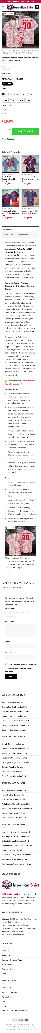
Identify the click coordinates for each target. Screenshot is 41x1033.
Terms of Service (8, 969)
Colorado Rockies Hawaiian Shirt (15, 850)
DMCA (4, 1001)
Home (4, 51)
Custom (5, 105)
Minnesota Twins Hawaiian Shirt (15, 753)
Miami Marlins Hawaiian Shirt (13, 795)
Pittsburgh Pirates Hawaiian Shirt (15, 836)
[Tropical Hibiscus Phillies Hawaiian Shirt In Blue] (30, 198)
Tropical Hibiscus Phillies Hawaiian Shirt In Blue (30, 212)
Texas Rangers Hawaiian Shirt (14, 776)
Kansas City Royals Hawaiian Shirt (15, 748)
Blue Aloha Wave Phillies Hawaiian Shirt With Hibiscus (10, 179)
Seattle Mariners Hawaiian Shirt (14, 771)
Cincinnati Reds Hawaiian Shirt (14, 817)
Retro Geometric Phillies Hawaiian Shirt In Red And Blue (30, 179)
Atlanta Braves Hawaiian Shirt (14, 790)
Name (8, 641)
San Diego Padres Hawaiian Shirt (15, 859)
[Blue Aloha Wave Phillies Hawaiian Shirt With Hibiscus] (10, 163)
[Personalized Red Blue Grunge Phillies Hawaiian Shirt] (10, 198)
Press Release (8, 139)
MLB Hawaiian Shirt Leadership (14, 1010)
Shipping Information (10, 992)
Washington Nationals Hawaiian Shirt (17, 808)
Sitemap (5, 973)
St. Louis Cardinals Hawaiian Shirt (15, 841)
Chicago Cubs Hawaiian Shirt (13, 813)
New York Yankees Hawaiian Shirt (15, 711)
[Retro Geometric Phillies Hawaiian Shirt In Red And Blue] (30, 163)
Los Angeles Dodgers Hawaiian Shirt (16, 854)
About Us (5, 950)
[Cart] (37, 7)
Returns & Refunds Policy (12, 960)
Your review (10, 621)
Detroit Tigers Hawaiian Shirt (13, 744)
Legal (4, 1006)
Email (8, 653)
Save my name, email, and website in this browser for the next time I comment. (20, 668)
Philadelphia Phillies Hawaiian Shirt (18, 53)
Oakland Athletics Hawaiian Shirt (15, 767)
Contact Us (6, 987)
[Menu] (3, 7)
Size (4, 88)
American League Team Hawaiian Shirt (20, 1024)
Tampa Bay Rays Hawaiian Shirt (14, 716)
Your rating (10, 608)
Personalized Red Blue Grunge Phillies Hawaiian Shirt (10, 213)
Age (3, 73)
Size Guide (6, 955)
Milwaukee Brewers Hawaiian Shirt (16, 832)
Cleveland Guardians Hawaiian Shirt (16, 730)
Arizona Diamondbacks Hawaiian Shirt (17, 845)
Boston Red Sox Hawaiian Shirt (14, 707)
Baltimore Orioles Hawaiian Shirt (15, 702)
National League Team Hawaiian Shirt (23, 51)
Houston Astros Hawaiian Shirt (14, 758)
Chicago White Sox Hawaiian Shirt (15, 725)
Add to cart (25, 131)
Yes (5, 109)
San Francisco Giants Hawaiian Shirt (16, 864)
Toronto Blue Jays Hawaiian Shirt (15, 720)
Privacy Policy (7, 964)
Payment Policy (8, 997)
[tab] (20, 229)
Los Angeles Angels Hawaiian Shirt (16, 762)
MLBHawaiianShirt (12, 255)
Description (8, 229)
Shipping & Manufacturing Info (16, 235)
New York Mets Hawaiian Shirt (14, 799)
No (5, 113)
